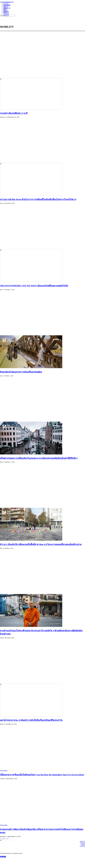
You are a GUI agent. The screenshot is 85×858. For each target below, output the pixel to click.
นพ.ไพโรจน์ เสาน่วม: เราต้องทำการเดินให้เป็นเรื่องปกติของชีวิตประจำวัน (31, 720)
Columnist (6, 14)
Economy (5, 6)
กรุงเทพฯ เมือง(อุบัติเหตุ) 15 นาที (13, 113)
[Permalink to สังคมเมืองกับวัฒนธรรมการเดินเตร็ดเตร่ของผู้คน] (31, 367)
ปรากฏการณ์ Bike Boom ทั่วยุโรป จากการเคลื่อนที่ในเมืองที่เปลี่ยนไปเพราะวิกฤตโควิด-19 (38, 199)
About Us (82, 841)
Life (4, 9)
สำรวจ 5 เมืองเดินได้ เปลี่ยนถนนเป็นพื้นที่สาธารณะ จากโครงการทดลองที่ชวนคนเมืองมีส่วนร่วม (41, 544)
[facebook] (1, 857)
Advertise (82, 843)
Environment (6, 5)
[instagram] (5, 857)
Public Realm (6, 8)
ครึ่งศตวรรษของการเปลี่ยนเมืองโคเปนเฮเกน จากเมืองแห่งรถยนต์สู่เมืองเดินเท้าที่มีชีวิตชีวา (39, 458)
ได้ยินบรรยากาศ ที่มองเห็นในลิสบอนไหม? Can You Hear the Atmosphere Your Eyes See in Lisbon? (42, 775)
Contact (83, 844)
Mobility (5, 11)
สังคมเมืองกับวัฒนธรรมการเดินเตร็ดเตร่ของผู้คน (21, 372)
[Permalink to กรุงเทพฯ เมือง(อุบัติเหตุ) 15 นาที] (31, 109)
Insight (5, 12)
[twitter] (3, 857)
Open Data (6, 15)
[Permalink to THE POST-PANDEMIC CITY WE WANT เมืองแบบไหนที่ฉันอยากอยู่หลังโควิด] (31, 281)
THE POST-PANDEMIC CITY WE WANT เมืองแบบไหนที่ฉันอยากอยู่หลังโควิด (34, 286)
